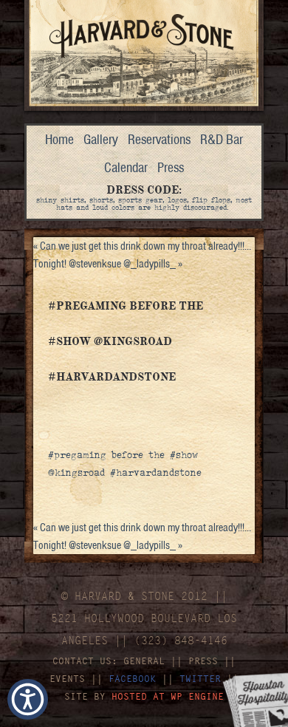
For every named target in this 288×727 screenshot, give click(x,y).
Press (170, 167)
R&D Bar (221, 139)
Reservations (159, 139)
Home (59, 139)
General (144, 661)
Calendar (126, 167)
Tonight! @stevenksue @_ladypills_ (107, 263)
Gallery (100, 139)
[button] (27, 699)
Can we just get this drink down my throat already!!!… (142, 246)
